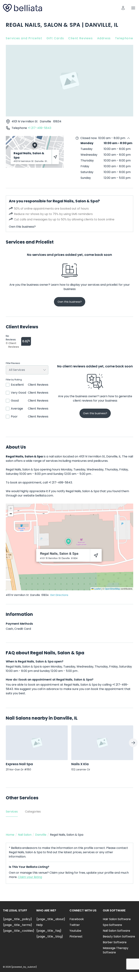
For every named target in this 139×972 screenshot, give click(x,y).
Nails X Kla (80, 764)
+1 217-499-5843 (39, 128)
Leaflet (97, 588)
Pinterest (76, 936)
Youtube (75, 931)
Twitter (75, 925)
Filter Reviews (13, 363)
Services (12, 811)
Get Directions (59, 595)
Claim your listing (30, 877)
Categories (33, 811)
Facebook (77, 919)
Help (39, 925)
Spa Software (112, 925)
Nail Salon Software (116, 931)
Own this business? (22, 227)
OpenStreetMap (112, 588)
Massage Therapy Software (115, 950)
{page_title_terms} (17, 925)
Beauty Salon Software (119, 936)
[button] (68, 541)
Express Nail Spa (19, 764)
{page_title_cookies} (18, 931)
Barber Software (115, 942)
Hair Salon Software (117, 919)
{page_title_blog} (49, 936)
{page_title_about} (50, 919)
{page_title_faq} (48, 931)
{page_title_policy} (17, 919)
